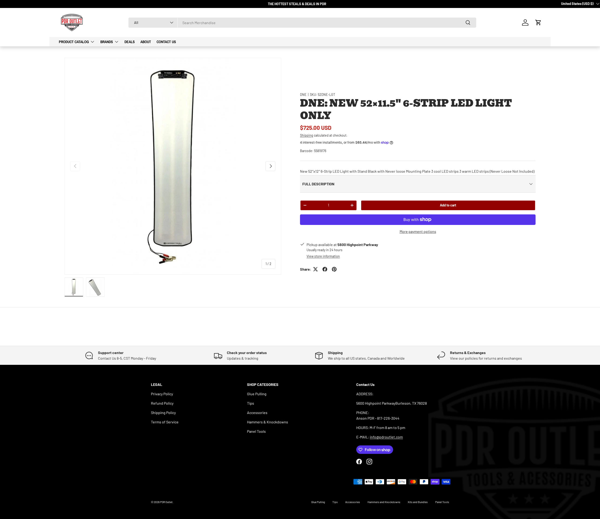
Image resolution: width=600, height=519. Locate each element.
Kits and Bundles (418, 502)
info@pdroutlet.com (386, 437)
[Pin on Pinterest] (334, 269)
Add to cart (448, 205)
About (145, 41)
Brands (106, 41)
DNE (303, 95)
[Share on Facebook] (325, 269)
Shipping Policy (163, 412)
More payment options (418, 231)
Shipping (306, 135)
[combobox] (302, 23)
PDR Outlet (166, 502)
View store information (323, 256)
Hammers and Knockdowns (384, 502)
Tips (250, 403)
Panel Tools (256, 431)
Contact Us (166, 41)
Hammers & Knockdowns (267, 422)
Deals (129, 41)
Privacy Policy (162, 394)
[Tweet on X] (315, 269)
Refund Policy (162, 403)
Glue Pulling (256, 394)
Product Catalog (74, 41)
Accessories (257, 412)
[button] (538, 22)
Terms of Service (165, 422)
